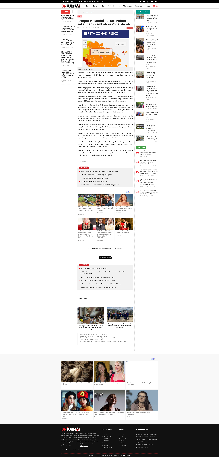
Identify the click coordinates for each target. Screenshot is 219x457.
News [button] (95, 6)
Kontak (103, 1)
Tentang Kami (65, 1)
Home (88, 6)
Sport (119, 6)
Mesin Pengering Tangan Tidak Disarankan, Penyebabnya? (99, 171)
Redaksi (73, 1)
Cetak (130, 28)
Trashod (123, 445)
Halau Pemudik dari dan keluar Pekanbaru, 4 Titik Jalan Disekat (100, 284)
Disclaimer (95, 1)
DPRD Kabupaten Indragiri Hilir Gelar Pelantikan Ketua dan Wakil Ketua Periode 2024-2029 (103, 273)
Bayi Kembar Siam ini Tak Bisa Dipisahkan (93, 181)
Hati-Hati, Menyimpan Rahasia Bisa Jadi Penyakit (96, 175)
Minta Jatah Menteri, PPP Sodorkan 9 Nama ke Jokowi (97, 280)
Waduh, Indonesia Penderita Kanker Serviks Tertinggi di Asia (100, 185)
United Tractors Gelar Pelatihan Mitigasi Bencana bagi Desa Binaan (148, 152)
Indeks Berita (108, 447)
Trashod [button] (138, 6)
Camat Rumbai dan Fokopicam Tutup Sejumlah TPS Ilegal (67, 17)
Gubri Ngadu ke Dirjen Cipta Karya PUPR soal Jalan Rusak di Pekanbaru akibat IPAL (91, 327)
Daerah (92, 12)
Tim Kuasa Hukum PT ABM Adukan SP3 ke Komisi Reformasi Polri (148, 162)
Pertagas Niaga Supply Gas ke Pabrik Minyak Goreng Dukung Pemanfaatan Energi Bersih (119, 325)
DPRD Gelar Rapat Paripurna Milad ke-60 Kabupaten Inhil (151, 138)
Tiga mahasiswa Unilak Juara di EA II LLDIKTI (94, 268)
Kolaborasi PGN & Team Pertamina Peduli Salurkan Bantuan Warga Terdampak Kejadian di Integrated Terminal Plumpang (67, 57)
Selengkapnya (84, 446)
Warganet (124, 443)
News (86, 12)
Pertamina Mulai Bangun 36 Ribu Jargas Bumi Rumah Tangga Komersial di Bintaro (67, 73)
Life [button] (102, 6)
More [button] (148, 6)
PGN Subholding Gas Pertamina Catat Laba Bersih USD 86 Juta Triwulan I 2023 (68, 29)
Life (122, 436)
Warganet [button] (127, 6)
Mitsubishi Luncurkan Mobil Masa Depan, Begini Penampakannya (67, 41)
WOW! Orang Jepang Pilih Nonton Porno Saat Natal (97, 277)
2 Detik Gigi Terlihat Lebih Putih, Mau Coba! (94, 178)
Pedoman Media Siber (84, 1)
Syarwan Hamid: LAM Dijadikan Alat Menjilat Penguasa (98, 287)
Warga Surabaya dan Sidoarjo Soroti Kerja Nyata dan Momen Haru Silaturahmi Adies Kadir (152, 42)
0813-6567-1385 (142, 447)
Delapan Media (125, 455)
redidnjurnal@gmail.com (145, 444)
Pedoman (106, 440)
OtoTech (111, 6)
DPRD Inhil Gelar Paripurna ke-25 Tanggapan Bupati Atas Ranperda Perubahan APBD (151, 75)
